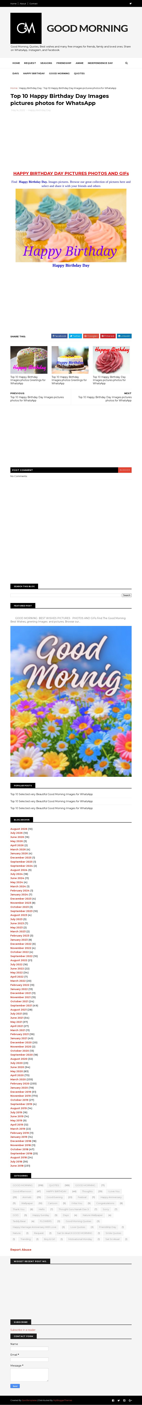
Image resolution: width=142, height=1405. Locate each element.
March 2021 (17, 1030)
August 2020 (18, 1058)
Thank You (18, 1209)
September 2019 (21, 1104)
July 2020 (16, 1063)
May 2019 (16, 1120)
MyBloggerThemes (62, 1400)
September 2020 (21, 1054)
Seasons (46, 63)
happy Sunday (41, 1215)
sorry (106, 1209)
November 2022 (20, 948)
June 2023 (17, 923)
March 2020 (18, 1079)
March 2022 (18, 980)
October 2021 (19, 1001)
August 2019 (18, 1108)
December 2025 (21, 857)
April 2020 (17, 1075)
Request (30, 63)
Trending (26, 1239)
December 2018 (20, 1141)
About (23, 3)
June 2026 (17, 837)
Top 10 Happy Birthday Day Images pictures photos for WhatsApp (109, 380)
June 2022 (17, 968)
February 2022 (19, 985)
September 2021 (21, 1005)
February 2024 (20, 890)
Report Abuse (20, 1249)
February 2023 (19, 935)
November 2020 (20, 1046)
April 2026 (17, 845)
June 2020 (17, 1067)
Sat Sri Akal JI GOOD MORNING (74, 1233)
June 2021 (16, 1017)
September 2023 (21, 911)
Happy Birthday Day (30, 88)
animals (27, 1197)
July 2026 (16, 832)
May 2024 (16, 882)
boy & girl (49, 1239)
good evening (55, 1197)
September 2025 (21, 861)
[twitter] (131, 3)
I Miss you (77, 1203)
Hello (42, 1209)
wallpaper (27, 1203)
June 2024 (17, 878)
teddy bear (19, 1221)
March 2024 (18, 886)
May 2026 (16, 841)
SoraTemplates (29, 1400)
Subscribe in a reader (23, 1329)
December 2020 (21, 1042)
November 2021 (20, 997)
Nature (17, 1233)
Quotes (79, 73)
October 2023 (19, 907)
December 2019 (20, 1091)
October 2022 (19, 952)
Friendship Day (107, 1227)
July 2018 (16, 1161)
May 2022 (16, 972)
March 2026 (18, 849)
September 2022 (21, 956)
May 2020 (16, 1071)
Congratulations (105, 1203)
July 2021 (16, 1013)
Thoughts (87, 1191)
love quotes (77, 1227)
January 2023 (19, 939)
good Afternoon (22, 1191)
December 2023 (21, 898)
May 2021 (16, 1021)
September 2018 (21, 1153)
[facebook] (113, 1400)
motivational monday (80, 1239)
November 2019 (20, 1095)
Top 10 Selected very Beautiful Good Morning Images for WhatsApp (51, 794)
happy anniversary (111, 1197)
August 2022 (18, 960)
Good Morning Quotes (78, 1221)
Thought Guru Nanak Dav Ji (74, 1209)
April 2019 (16, 1124)
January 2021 (18, 1038)
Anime (79, 63)
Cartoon (52, 1203)
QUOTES (54, 1185)
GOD (16, 1215)
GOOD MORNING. (85, 1185)
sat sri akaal (112, 1239)
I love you (113, 1191)
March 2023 (18, 931)
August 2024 (19, 870)
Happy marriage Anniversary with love (34, 1227)
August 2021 (18, 1009)
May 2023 (16, 927)
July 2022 (16, 964)
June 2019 (17, 1116)
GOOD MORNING (23, 1185)
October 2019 (19, 1100)
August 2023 (18, 915)
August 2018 (18, 1157)
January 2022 (19, 989)
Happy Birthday (34, 73)
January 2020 (19, 1087)
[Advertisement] (71, 143)
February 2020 (19, 1083)
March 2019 (17, 1128)
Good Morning (59, 73)
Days (15, 73)
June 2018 (17, 1165)
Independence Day (100, 63)
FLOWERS (46, 1221)
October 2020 (19, 1050)
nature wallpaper (93, 1215)
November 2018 (20, 1145)
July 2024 (16, 874)
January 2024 (19, 894)
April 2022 (17, 976)
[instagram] (124, 1400)
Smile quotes (113, 1233)
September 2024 (21, 865)
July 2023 (16, 919)
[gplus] (130, 1400)
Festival (82, 1197)
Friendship (63, 63)
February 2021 (19, 1034)
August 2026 (18, 829)
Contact (33, 3)
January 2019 (18, 1136)
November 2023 (20, 902)
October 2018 (19, 1149)
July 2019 (16, 1112)
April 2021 (16, 1026)
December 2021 (20, 993)
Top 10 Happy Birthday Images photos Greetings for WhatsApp (28, 380)
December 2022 (21, 943)
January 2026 (19, 853)
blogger (125, 470)
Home (13, 3)
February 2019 (19, 1132)
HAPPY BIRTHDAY (56, 1191)
